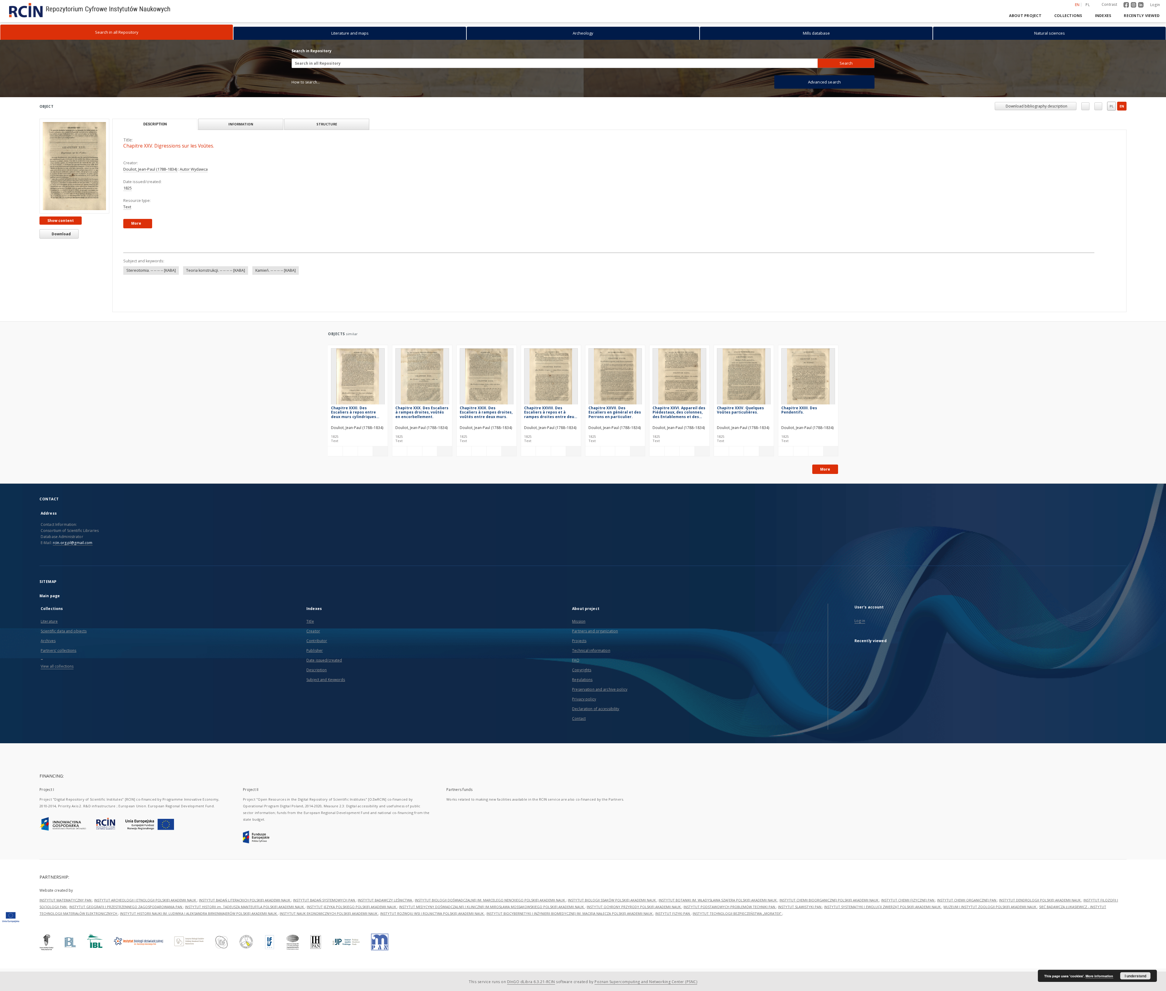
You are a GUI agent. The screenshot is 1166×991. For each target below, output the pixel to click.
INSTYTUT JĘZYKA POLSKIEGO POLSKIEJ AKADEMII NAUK (352, 925)
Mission (578, 621)
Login (1155, 4)
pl (1088, 5)
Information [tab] (240, 124)
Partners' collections (59, 650)
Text (127, 206)
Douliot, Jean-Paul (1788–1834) (150, 169)
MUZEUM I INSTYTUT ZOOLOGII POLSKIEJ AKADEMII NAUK (990, 925)
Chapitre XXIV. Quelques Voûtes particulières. (740, 410)
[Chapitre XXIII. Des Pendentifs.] (808, 378)
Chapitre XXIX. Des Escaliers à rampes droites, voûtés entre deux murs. (486, 412)
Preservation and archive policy (599, 689)
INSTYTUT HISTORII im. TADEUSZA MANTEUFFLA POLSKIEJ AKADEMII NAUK (245, 925)
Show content (60, 220)
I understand (1135, 976)
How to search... (306, 82)
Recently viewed (1142, 15)
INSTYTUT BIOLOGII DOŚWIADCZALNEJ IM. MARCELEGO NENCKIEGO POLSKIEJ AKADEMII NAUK (490, 918)
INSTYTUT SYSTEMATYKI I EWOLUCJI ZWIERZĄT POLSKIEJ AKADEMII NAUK (883, 925)
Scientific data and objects (64, 631)
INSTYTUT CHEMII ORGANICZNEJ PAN (967, 918)
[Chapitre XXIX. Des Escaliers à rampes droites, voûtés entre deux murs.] (486, 378)
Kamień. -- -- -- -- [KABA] (275, 270)
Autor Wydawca (194, 169)
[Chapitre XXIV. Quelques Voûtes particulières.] (743, 378)
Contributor (316, 640)
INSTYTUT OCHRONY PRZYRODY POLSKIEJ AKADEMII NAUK (634, 925)
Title (310, 621)
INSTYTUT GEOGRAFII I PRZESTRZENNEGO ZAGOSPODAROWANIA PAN (126, 925)
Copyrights (581, 670)
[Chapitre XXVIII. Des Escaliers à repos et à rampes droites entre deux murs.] (551, 378)
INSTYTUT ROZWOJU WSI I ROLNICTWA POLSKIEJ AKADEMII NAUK (432, 931)
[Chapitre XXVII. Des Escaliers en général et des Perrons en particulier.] (615, 378)
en (1122, 106)
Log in (859, 620)
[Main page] (994, 15)
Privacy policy (584, 699)
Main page (49, 595)
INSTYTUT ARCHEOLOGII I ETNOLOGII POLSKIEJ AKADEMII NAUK (145, 918)
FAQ (575, 660)
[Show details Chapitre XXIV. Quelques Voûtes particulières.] (765, 451)
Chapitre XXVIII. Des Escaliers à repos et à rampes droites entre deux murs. (550, 412)
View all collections (57, 666)
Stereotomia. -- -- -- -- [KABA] (151, 270)
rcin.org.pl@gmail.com (73, 542)
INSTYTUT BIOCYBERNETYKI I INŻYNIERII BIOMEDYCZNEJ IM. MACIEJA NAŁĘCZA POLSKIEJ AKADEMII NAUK (569, 931)
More (825, 469)
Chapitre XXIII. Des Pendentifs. (799, 410)
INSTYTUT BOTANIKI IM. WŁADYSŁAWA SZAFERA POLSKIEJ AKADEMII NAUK (718, 918)
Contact (579, 718)
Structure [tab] (326, 124)
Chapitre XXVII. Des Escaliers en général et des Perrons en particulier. (614, 412)
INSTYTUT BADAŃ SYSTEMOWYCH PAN (324, 918)
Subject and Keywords (325, 679)
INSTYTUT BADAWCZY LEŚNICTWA (385, 918)
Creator (313, 631)
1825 (127, 188)
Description (316, 670)
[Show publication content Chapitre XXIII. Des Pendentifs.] (815, 451)
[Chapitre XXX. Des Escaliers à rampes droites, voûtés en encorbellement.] (422, 378)
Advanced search (824, 82)
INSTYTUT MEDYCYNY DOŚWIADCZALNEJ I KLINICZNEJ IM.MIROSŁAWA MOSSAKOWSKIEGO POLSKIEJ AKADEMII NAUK (492, 925)
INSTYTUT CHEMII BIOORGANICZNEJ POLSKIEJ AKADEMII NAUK (829, 918)
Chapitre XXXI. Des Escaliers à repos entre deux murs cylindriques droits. (353, 412)
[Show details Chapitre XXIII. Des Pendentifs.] (830, 451)
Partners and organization (595, 631)
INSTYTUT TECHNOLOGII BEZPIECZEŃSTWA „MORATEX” (737, 931)
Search (846, 63)
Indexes (1103, 15)
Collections (1068, 15)
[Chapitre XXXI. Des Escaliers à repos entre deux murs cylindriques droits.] (357, 378)
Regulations (582, 679)
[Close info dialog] (1098, 106)
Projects (579, 640)
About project (1025, 15)
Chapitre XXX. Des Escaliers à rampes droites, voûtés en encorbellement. (421, 412)
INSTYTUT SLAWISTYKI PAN (800, 925)
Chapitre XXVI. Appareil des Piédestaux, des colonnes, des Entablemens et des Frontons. (679, 412)
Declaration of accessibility (595, 708)
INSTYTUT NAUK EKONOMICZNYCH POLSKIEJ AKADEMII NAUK (329, 931)
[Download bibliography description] (350, 451)
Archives (48, 640)
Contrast (1109, 4)
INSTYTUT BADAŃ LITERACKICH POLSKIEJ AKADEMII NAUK (245, 918)
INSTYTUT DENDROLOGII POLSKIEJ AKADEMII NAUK (1040, 918)
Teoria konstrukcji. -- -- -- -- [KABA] (215, 270)
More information (1099, 976)
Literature (49, 621)
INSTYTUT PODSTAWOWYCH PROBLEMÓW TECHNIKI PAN (730, 925)
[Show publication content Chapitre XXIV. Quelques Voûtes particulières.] (751, 451)
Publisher (314, 650)
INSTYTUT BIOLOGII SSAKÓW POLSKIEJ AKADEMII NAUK (612, 918)
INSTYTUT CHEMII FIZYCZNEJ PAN (908, 918)
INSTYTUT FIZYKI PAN (673, 931)
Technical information (591, 650)
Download (61, 234)
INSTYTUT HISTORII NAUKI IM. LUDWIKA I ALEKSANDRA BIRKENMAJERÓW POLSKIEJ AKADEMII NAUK (199, 931)
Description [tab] (155, 124)
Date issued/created (324, 660)
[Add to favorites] (1085, 106)
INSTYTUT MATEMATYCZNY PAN (65, 918)
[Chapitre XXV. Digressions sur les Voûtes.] (74, 166)
